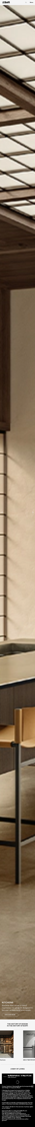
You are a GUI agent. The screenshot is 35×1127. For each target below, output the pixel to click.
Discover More (10, 1015)
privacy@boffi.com (21, 1111)
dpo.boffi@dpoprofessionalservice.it (15, 1113)
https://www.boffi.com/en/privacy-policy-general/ (15, 1119)
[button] (2, 512)
